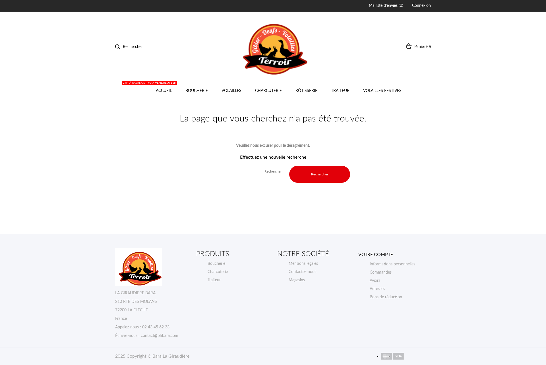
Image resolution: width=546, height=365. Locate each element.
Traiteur (340, 91)
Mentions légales (303, 264)
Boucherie (196, 91)
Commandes (381, 272)
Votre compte (375, 254)
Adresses (377, 289)
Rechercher (319, 174)
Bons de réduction (386, 297)
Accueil (162, 87)
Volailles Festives (382, 91)
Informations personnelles (392, 264)
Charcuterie (268, 91)
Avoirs (375, 281)
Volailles (231, 91)
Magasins (297, 280)
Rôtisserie (306, 91)
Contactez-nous (302, 272)
